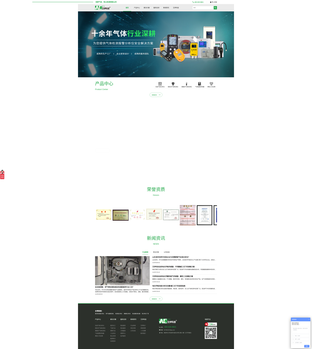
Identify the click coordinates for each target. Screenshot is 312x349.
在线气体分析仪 (99, 325)
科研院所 (113, 341)
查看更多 (154, 95)
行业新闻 (133, 325)
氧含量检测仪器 (136, 313)
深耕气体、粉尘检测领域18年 (106, 2)
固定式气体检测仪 (100, 328)
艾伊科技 (176, 8)
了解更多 (100, 150)
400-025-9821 (199, 2)
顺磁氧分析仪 (127, 313)
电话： (168, 327)
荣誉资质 (143, 328)
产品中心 (137, 8)
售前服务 (123, 325)
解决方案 (147, 8)
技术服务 (123, 336)
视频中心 (123, 333)
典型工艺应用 (99, 336)
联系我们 (143, 333)
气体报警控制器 (99, 333)
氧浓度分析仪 (118, 313)
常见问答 (133, 328)
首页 (127, 8)
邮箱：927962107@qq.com (167, 330)
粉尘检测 (113, 336)
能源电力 (113, 338)
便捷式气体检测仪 (100, 330)
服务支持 (156, 8)
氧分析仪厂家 (145, 313)
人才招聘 (143, 330)
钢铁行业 (113, 330)
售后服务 (123, 328)
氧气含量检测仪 (110, 313)
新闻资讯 (166, 8)
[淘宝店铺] (211, 324)
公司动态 (133, 330)
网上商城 (214, 2)
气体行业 (113, 328)
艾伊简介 (143, 325)
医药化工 (113, 325)
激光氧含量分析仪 (99, 313)
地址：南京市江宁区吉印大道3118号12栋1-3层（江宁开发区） (176, 332)
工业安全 (113, 333)
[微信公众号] (211, 333)
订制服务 (123, 330)
